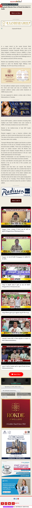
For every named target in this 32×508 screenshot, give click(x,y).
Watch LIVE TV (16, 200)
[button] (16, 220)
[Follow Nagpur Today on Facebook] (14, 498)
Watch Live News (16, 13)
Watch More (17, 374)
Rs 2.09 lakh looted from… (11, 390)
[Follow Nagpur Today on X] (16, 498)
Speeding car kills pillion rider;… (12, 386)
